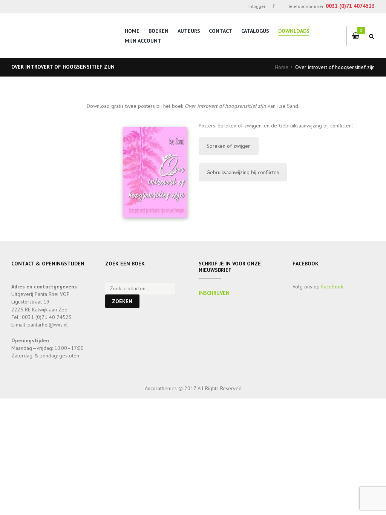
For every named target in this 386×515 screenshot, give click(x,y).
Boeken (158, 31)
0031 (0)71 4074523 (350, 5)
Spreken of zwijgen (229, 146)
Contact (220, 31)
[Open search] (371, 36)
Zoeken (122, 301)
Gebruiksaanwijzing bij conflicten (243, 172)
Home (132, 31)
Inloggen (257, 6)
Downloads (293, 31)
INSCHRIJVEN (214, 293)
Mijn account (143, 40)
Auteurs (189, 31)
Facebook (332, 286)
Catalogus (255, 31)
